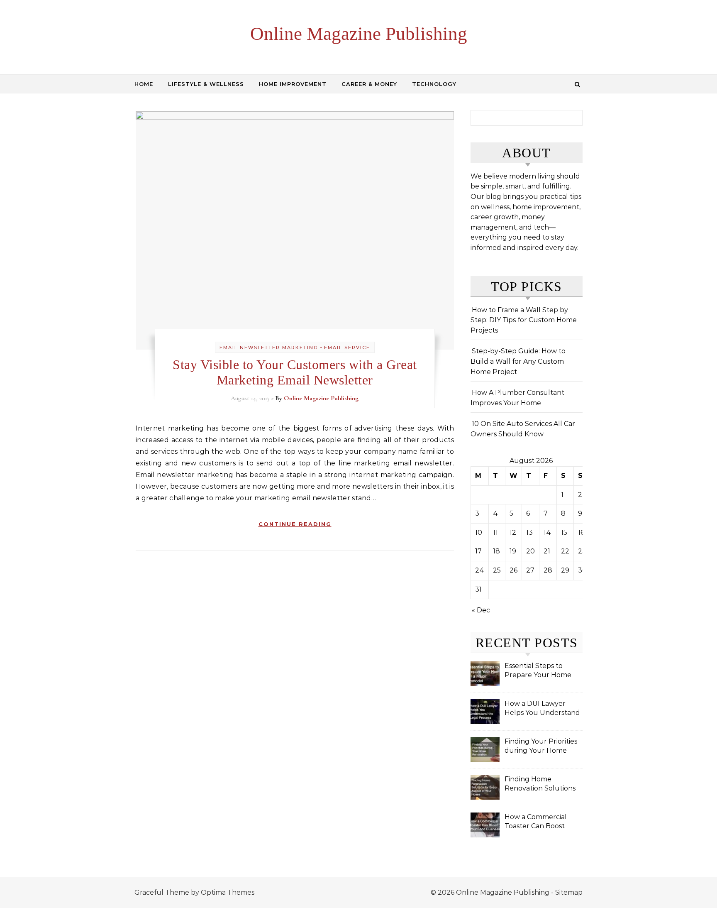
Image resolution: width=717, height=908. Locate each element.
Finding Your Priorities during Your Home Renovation (541, 746)
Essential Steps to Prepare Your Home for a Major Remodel (538, 671)
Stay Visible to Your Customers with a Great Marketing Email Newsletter (295, 372)
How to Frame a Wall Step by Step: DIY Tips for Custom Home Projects (524, 320)
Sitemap (569, 892)
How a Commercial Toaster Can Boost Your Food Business (537, 822)
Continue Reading (295, 524)
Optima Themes (227, 892)
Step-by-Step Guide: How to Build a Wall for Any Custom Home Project (518, 361)
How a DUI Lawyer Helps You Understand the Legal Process (542, 709)
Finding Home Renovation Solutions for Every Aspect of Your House (540, 784)
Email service (347, 347)
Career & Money (369, 84)
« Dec (481, 610)
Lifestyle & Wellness (206, 84)
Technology (434, 84)
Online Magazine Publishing (358, 33)
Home (143, 84)
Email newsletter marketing (268, 347)
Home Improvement (293, 84)
